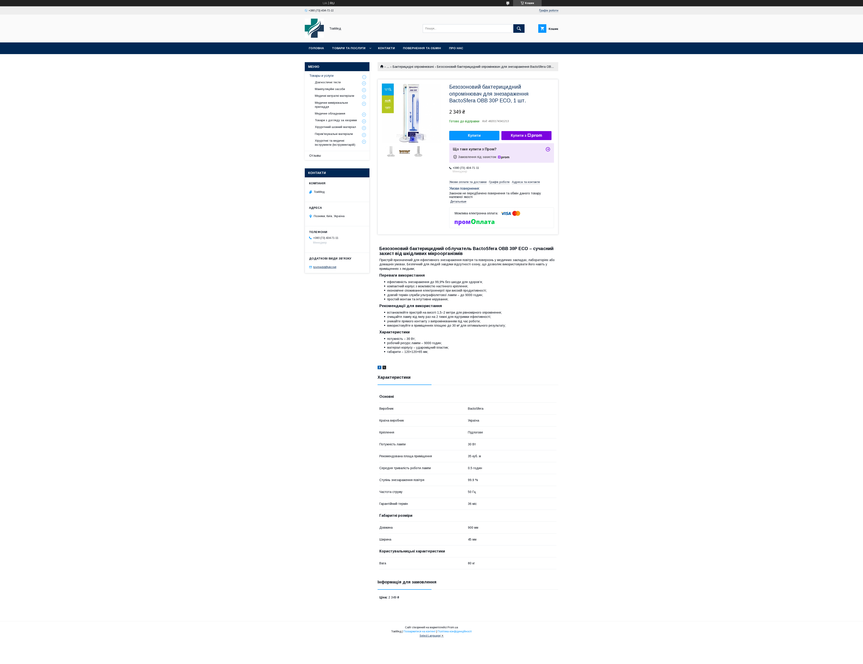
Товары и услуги (321, 75)
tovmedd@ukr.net (324, 267)
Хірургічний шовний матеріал (335, 127)
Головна (316, 48)
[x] (384, 368)
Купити (474, 135)
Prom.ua (452, 627)
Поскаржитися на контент (419, 631)
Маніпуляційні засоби (330, 89)
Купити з (518, 135)
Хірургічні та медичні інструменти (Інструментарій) (335, 142)
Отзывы (315, 155)
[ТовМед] (314, 36)
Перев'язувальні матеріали (334, 134)
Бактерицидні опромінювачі (413, 66)
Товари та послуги (348, 48)
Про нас (456, 48)
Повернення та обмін (422, 48)
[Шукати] (519, 28)
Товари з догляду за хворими (336, 120)
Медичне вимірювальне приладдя (331, 104)
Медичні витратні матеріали (334, 95)
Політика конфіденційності (455, 631)
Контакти (386, 48)
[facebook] (379, 368)
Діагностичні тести (328, 82)
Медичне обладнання (330, 113)
